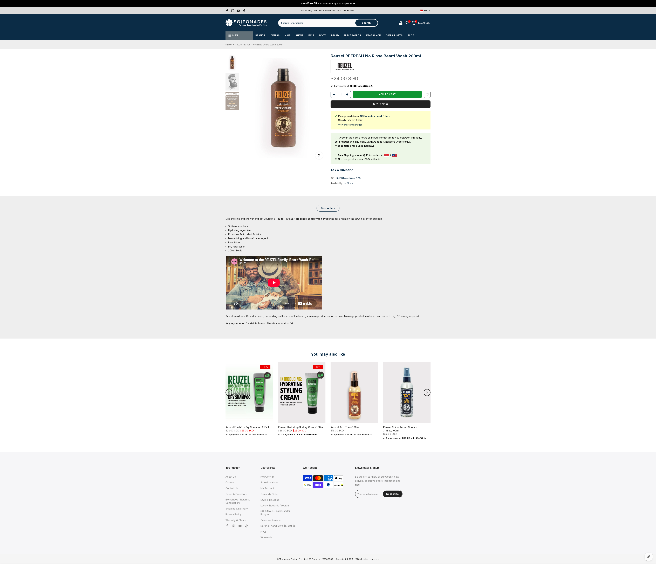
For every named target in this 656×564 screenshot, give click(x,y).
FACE (311, 35)
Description (328, 208)
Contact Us (232, 488)
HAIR (287, 35)
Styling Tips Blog (270, 499)
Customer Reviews (271, 520)
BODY (322, 35)
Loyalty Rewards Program (275, 505)
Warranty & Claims (236, 520)
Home (229, 45)
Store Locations (269, 482)
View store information (350, 124)
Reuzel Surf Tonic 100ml (345, 426)
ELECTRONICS (352, 35)
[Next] (427, 392)
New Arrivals (268, 476)
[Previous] (229, 392)
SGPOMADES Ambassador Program (275, 513)
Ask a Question (342, 170)
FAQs (263, 531)
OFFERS (275, 35)
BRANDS (260, 35)
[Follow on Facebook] (227, 11)
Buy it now (380, 104)
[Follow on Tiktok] (243, 11)
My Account (267, 488)
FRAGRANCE (373, 35)
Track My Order (269, 494)
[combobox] (317, 22)
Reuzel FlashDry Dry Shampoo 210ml (247, 426)
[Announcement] (328, 3)
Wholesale (266, 537)
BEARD (335, 35)
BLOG (411, 35)
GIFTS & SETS (394, 35)
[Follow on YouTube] (238, 11)
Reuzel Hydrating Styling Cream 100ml (300, 426)
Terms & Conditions (236, 494)
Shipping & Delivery (237, 508)
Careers (230, 482)
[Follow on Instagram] (232, 11)
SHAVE (299, 35)
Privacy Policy (233, 514)
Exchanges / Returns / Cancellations (238, 501)
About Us (231, 476)
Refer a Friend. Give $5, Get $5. (278, 525)
